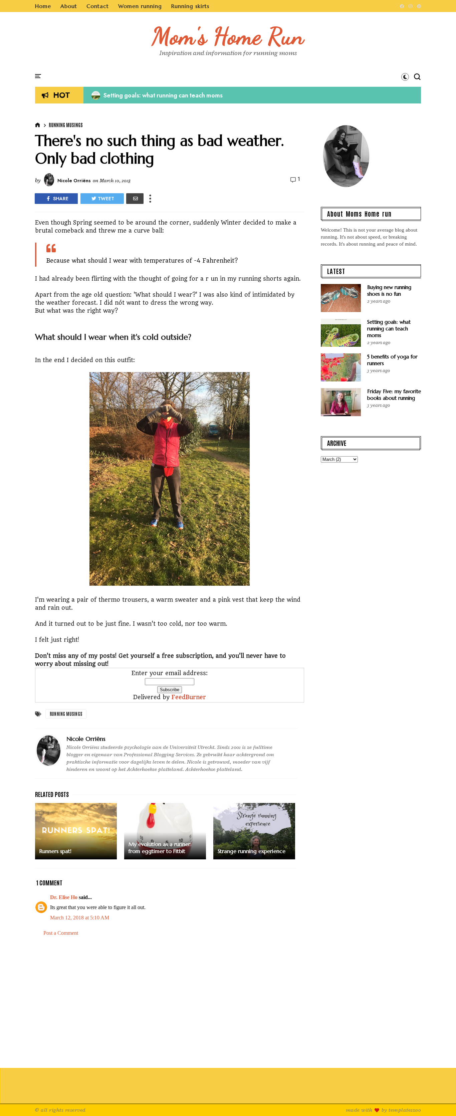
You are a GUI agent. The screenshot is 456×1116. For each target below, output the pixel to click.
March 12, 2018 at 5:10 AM (79, 917)
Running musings (66, 125)
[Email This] (135, 198)
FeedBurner (189, 697)
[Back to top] (439, 1100)
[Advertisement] (169, 998)
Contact (97, 6)
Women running (140, 6)
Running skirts (190, 6)
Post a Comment (60, 933)
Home (43, 6)
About (68, 6)
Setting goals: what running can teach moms (157, 95)
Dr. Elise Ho (63, 897)
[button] (405, 77)
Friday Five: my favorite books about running (394, 394)
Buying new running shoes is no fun (389, 290)
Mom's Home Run (228, 36)
